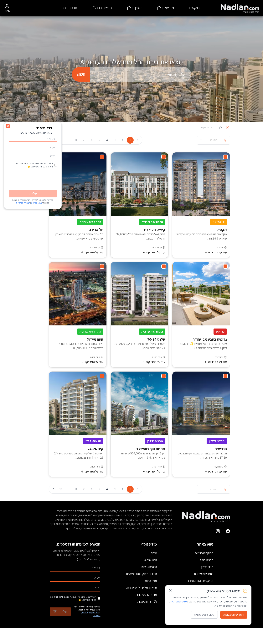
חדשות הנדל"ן (102, 7)
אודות (154, 553)
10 (60, 489)
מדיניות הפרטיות (178, 601)
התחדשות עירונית (203, 574)
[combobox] (140, 74)
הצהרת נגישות (149, 567)
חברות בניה (69, 7)
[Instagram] (218, 531)
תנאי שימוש (150, 560)
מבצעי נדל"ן (165, 7)
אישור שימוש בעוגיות (233, 614)
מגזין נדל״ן (134, 7)
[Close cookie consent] (170, 590)
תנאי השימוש (94, 612)
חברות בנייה (206, 560)
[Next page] (53, 489)
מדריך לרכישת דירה (146, 595)
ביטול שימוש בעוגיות (204, 614)
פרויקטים (195, 7)
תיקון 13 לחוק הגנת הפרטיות (141, 574)
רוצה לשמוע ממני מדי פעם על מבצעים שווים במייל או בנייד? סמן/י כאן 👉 (73, 598)
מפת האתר (151, 581)
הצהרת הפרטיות (23, 202)
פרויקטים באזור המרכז (200, 581)
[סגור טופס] (8, 126)
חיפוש (81, 74)
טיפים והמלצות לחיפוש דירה (141, 588)
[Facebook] (228, 531)
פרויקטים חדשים (204, 553)
